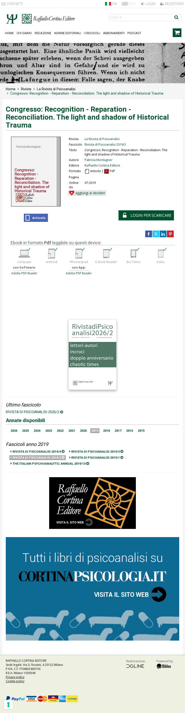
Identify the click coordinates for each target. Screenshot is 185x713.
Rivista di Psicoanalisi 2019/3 (95, 451)
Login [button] (150, 4)
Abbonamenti (114, 33)
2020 (83, 430)
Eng (132, 4)
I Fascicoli (92, 33)
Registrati (174, 4)
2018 (106, 430)
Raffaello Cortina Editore (102, 165)
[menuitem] (10, 89)
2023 (48, 430)
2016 (129, 430)
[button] (87, 193)
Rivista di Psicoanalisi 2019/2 (105, 144)
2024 (37, 430)
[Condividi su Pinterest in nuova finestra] (170, 234)
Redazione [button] (43, 33)
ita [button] (114, 4)
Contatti (14, 4)
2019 (95, 430)
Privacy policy (15, 677)
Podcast (134, 33)
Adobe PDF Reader (24, 273)
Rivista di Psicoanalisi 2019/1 (95, 457)
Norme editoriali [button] (67, 33)
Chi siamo (24, 33)
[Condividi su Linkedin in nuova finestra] (163, 234)
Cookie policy (15, 681)
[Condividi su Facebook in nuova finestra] (148, 234)
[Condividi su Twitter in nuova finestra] (155, 234)
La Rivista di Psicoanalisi (102, 139)
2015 (141, 430)
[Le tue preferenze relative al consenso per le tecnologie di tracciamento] (8, 704)
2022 (60, 430)
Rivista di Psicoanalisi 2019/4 (37, 451)
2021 (71, 430)
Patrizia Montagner (98, 160)
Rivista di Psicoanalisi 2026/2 (33, 412)
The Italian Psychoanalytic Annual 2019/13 (49, 463)
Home (9, 33)
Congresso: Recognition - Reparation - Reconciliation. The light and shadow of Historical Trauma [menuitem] (86, 93)
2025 (25, 430)
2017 (118, 430)
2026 (14, 430)
